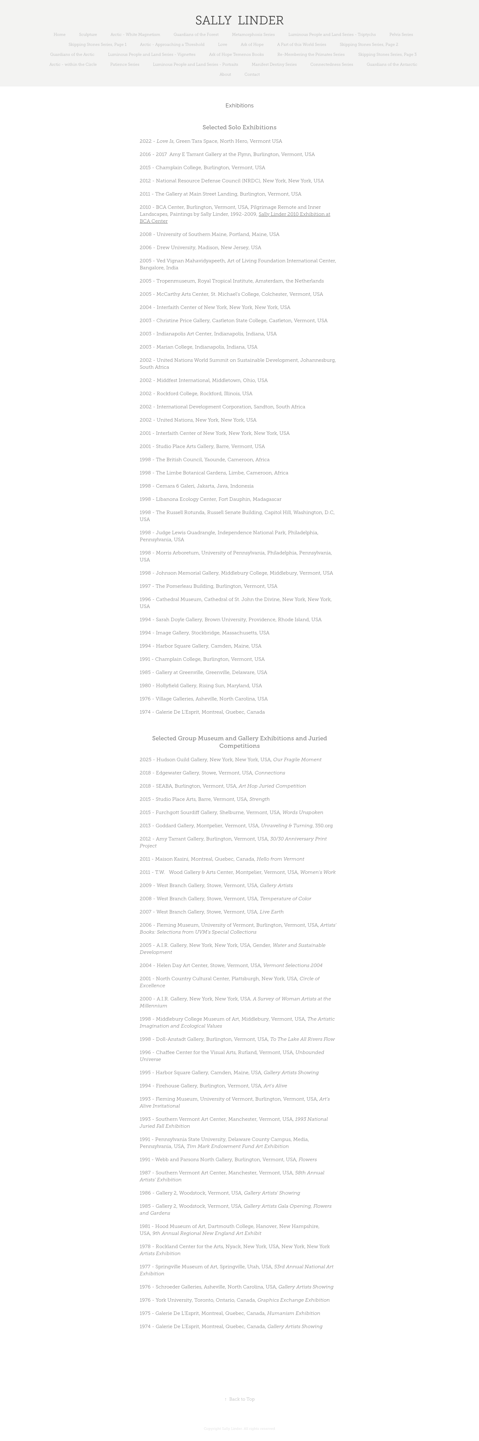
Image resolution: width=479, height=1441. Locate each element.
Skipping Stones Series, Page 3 (387, 54)
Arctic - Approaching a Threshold (172, 44)
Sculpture (88, 34)
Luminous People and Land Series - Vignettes (152, 54)
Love (222, 44)
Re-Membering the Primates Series (311, 54)
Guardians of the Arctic (72, 54)
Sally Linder (239, 20)
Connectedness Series (331, 64)
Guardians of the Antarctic (392, 64)
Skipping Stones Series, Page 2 (369, 44)
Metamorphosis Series (253, 34)
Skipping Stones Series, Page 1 (97, 44)
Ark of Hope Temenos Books (236, 54)
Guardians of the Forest (196, 34)
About (225, 74)
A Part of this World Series (301, 44)
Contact (252, 74)
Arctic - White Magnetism (135, 34)
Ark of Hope (252, 44)
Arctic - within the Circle (73, 64)
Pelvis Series (401, 34)
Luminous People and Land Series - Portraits (195, 64)
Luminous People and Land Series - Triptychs (332, 34)
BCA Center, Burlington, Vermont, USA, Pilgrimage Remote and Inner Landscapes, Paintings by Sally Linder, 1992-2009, (235, 214)
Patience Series (124, 64)
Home (60, 34)
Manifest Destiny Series (274, 64)
